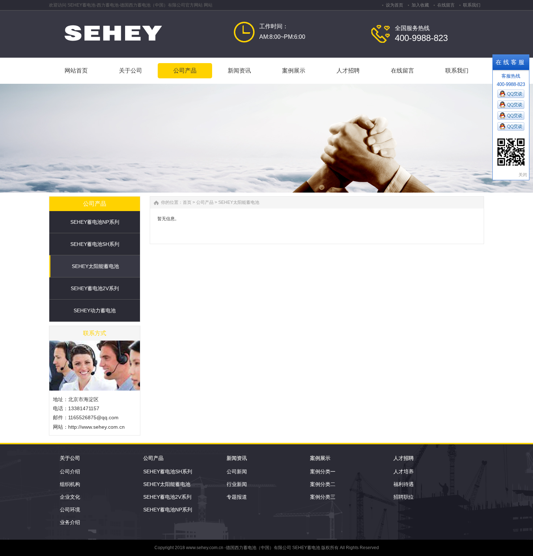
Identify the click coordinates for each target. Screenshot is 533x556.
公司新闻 (237, 471)
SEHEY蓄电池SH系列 (94, 244)
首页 (187, 202)
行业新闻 (237, 484)
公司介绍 (70, 471)
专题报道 (237, 497)
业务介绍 (70, 522)
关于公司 (70, 458)
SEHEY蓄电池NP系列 (94, 222)
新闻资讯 (237, 458)
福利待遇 (403, 484)
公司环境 (70, 509)
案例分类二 (322, 484)
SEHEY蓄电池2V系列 (95, 288)
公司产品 (205, 202)
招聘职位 (403, 497)
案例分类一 (322, 471)
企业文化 (70, 497)
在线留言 (446, 5)
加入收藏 (420, 5)
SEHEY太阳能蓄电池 (95, 266)
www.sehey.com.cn (204, 547)
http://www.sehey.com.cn (96, 427)
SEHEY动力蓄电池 (95, 310)
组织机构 (70, 484)
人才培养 (403, 471)
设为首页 (394, 5)
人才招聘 (403, 458)
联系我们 (471, 5)
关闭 (522, 174)
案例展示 (320, 458)
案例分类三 (322, 497)
